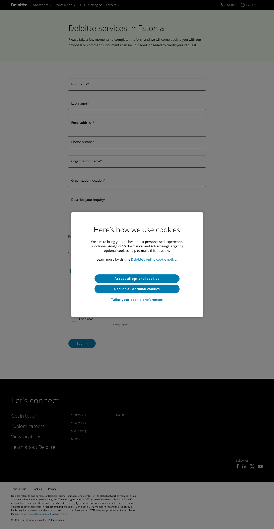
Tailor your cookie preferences (137, 299)
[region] (137, 264)
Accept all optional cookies (137, 278)
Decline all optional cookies (137, 289)
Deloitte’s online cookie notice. (154, 259)
